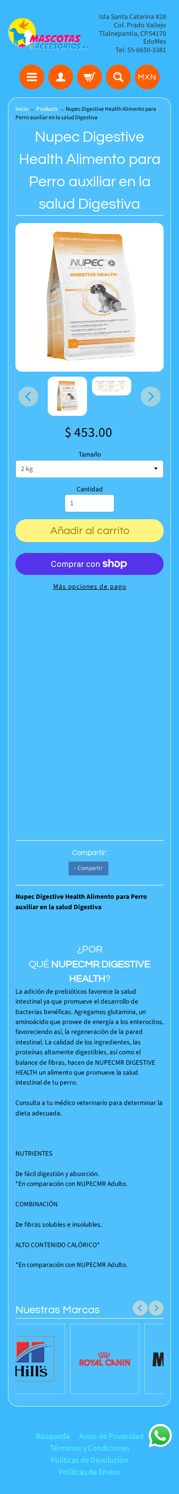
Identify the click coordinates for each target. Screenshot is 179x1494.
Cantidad (90, 489)
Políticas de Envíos (89, 1472)
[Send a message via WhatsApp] (160, 1435)
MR (92, 964)
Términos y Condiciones (90, 1448)
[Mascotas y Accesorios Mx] (49, 34)
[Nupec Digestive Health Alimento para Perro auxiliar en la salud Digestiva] (67, 396)
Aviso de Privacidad (111, 1436)
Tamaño (90, 454)
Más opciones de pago (89, 586)
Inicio (21, 109)
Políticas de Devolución (89, 1460)
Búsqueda (53, 1436)
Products (47, 109)
